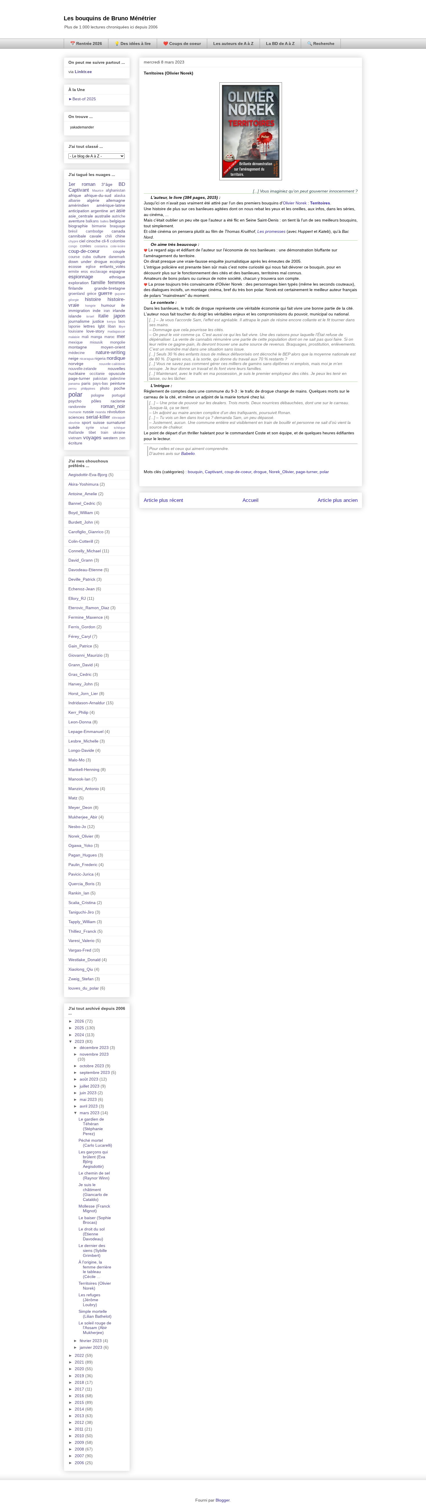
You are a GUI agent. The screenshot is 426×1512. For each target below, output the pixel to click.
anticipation (78, 210)
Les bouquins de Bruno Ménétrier (110, 18)
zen (122, 438)
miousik (96, 342)
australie (102, 216)
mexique (75, 342)
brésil (72, 231)
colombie (117, 241)
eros (84, 272)
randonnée (77, 407)
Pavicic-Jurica (81, 874)
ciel (82, 241)
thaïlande (76, 433)
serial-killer (98, 417)
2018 (80, 1382)
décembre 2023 (95, 1047)
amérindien (78, 205)
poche (119, 388)
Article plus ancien (338, 500)
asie (120, 210)
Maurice (97, 190)
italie (103, 316)
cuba (87, 257)
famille (98, 282)
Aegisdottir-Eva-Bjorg (87, 474)
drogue (260, 471)
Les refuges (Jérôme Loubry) (89, 1300)
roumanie (74, 412)
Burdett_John (80, 522)
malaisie (74, 337)
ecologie (117, 261)
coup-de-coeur (238, 471)
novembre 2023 (94, 1054)
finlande (75, 288)
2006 (80, 1462)
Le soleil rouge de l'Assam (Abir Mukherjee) (95, 1328)
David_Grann (80, 560)
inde (97, 310)
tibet (92, 433)
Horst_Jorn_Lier (83, 693)
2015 (80, 1402)
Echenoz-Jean (81, 589)
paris (85, 383)
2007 (80, 1455)
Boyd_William (80, 512)
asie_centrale (80, 216)
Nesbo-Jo (77, 826)
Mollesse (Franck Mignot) (94, 1208)
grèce (91, 294)
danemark (117, 257)
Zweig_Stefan (81, 978)
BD (122, 184)
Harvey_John (80, 684)
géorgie (73, 300)
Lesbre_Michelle (83, 741)
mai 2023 (89, 1099)
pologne (97, 395)
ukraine (119, 433)
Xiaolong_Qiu (80, 969)
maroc (109, 337)
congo (72, 246)
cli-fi (105, 241)
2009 (80, 1442)
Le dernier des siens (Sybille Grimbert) (93, 1250)
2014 (80, 1409)
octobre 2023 (92, 1065)
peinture (117, 383)
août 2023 (89, 1079)
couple (119, 251)
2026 (80, 1021)
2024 (80, 1034)
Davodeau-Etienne (85, 569)
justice (98, 321)
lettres (89, 326)
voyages (92, 437)
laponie (74, 326)
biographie (78, 226)
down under (80, 261)
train (104, 433)
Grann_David (80, 664)
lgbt (101, 326)
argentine (99, 210)
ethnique (117, 277)
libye (122, 326)
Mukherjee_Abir (82, 817)
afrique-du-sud (97, 195)
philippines (88, 388)
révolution (116, 411)
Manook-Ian (79, 779)
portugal (118, 395)
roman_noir (113, 406)
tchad (104, 427)
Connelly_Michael (84, 551)
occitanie (97, 374)
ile (123, 305)
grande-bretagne (109, 288)
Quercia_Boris (81, 883)
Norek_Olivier (281, 471)
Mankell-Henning (83, 769)
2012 (80, 1422)
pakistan (100, 379)
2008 (80, 1449)
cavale (95, 236)
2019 (80, 1375)
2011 (80, 1429)
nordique (116, 358)
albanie (74, 201)
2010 (80, 1435)
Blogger (223, 1500)
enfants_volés (112, 266)
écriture (75, 443)
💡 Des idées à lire (132, 43)
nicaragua (87, 358)
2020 (80, 1368)
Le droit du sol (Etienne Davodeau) (92, 1234)
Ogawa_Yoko (80, 845)
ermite (73, 272)
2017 (80, 1389)
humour (108, 305)
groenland (76, 294)
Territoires (320, 203)
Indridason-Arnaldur (86, 702)
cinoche (93, 241)
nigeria (99, 359)
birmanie (99, 226)
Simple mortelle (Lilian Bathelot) (95, 1314)
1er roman (81, 184)
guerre (105, 293)
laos (121, 322)
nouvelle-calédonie (112, 364)
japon (119, 316)
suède (74, 427)
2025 (80, 1027)
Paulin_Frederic (82, 864)
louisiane (75, 331)
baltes (104, 221)
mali (85, 337)
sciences (76, 417)
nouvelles (116, 368)
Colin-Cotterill (80, 541)
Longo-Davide (81, 750)
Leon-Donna (79, 722)
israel (90, 316)
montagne (77, 347)
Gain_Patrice (80, 646)
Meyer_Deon (80, 807)
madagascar (116, 331)
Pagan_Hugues (82, 855)
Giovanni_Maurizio (85, 655)
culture (99, 256)
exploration (78, 282)
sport (86, 422)
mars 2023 (90, 1112)
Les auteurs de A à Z (233, 43)
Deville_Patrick (81, 579)
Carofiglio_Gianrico (85, 531)
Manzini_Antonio (83, 788)
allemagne (115, 200)
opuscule (117, 373)
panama (74, 383)
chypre (73, 241)
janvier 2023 (91, 1347)
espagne (117, 271)
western (110, 437)
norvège (75, 363)
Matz (72, 798)
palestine (117, 379)
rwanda (100, 412)
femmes (116, 282)
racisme (118, 401)
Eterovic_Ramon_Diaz (88, 607)
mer (121, 336)
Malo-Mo (76, 760)
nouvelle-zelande (82, 369)
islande (74, 316)
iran (107, 311)
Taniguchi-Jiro (81, 912)
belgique (117, 221)
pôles (96, 401)
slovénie (74, 422)
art (112, 210)
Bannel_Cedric (81, 503)
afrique (74, 195)
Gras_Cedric (80, 674)
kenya (111, 321)
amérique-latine (111, 205)
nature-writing (110, 352)
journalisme (79, 321)
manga (96, 337)
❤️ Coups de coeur (182, 43)
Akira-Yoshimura (83, 484)
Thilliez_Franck (82, 931)
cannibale (77, 236)
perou (72, 388)
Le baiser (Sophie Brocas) (95, 1220)
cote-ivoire (117, 246)
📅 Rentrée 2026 (86, 43)
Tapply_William (82, 921)
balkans (92, 221)
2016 (80, 1395)
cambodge (94, 231)
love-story (95, 331)
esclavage (98, 272)
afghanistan (115, 190)
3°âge (106, 184)
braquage (117, 226)
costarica (101, 246)
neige (73, 358)
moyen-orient (113, 347)
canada (118, 231)
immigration (79, 310)
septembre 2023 (95, 1072)
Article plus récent (163, 500)
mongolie (117, 342)
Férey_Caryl (79, 636)
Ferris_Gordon (81, 627)
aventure (76, 221)
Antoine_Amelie (82, 493)
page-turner (306, 471)
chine (120, 236)
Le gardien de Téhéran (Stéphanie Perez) (91, 1126)
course (74, 257)
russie (88, 411)
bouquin (195, 471)
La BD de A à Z (280, 43)
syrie (90, 428)
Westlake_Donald (84, 959)
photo (104, 388)
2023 (80, 1041)
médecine (76, 353)
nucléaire (76, 373)
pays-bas (100, 384)
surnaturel (116, 422)
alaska (119, 196)
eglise (91, 267)
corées (85, 246)
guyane (120, 293)
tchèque (119, 427)
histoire (93, 299)
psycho (74, 401)
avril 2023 (89, 1106)
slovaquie (118, 417)
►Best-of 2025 (82, 99)
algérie (93, 200)
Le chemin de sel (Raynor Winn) (94, 1175)
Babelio (188, 453)
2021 (80, 1362)
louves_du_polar (83, 988)
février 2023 (91, 1340)
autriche (118, 216)
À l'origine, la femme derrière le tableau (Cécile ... (95, 1269)
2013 (80, 1415)
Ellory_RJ (77, 598)
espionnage (80, 276)
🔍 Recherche (320, 43)
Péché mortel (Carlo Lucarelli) (95, 1143)
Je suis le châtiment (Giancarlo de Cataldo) (93, 1191)
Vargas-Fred (79, 950)
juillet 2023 (90, 1086)
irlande (119, 310)
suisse (99, 422)
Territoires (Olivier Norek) (95, 1285)
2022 (80, 1355)
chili (108, 236)
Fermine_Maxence (85, 617)
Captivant (213, 471)
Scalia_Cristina (82, 902)
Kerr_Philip (78, 712)
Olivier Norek (295, 203)
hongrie (90, 305)
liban (112, 326)
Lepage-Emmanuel (85, 731)
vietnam (75, 438)
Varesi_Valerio (81, 940)
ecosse (74, 266)
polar (324, 471)
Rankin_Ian (78, 893)
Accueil (250, 500)
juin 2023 (89, 1092)
